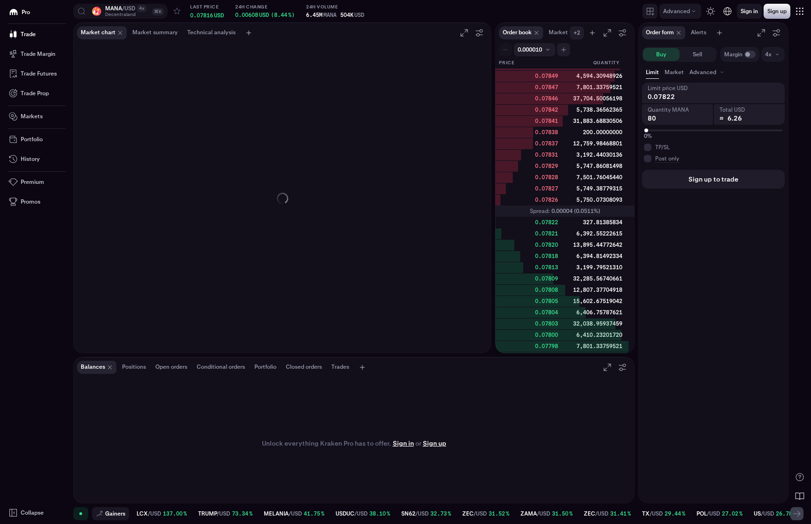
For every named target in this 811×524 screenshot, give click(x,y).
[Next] (796, 513)
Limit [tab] (652, 72)
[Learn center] (799, 495)
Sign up (434, 443)
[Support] (799, 477)
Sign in (403, 443)
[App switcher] (799, 11)
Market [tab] (674, 72)
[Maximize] (464, 32)
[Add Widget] (650, 11)
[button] (120, 11)
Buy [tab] (661, 54)
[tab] (707, 72)
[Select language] (727, 11)
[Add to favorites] (177, 11)
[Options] (479, 32)
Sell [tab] (697, 54)
